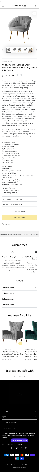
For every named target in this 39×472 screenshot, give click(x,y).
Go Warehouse (7, 61)
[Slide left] (2, 50)
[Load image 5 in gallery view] (30, 50)
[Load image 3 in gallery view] (19, 50)
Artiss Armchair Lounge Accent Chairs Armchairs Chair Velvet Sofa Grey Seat (13, 354)
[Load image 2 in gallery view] (14, 50)
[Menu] (3, 6)
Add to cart (19, 212)
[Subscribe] (36, 428)
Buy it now (19, 218)
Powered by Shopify (19, 467)
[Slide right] (36, 50)
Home (3, 57)
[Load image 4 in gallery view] (25, 50)
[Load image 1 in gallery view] (8, 50)
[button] (30, 6)
